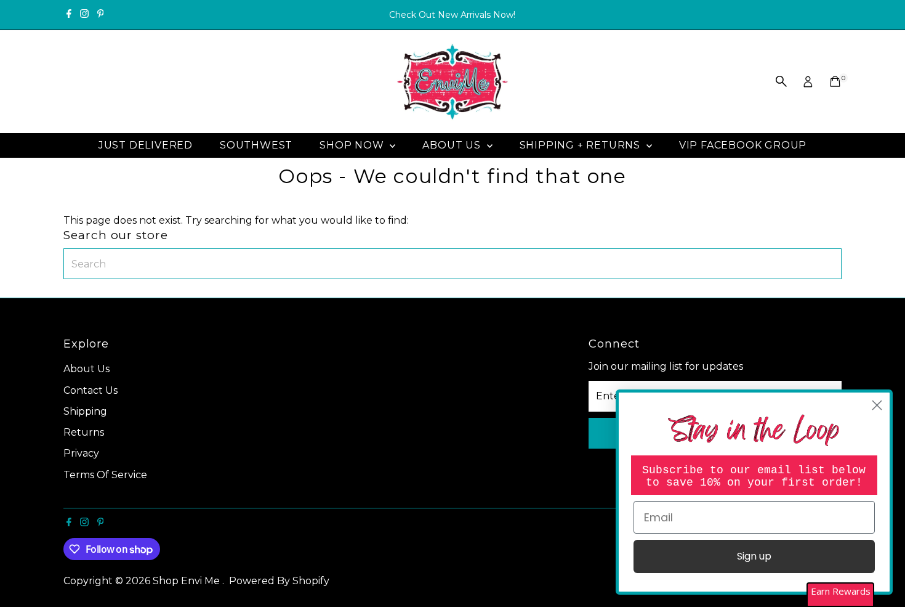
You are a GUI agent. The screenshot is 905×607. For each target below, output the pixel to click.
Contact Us (90, 390)
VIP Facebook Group (742, 145)
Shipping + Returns (581, 145)
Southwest (256, 145)
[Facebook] (68, 15)
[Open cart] (835, 81)
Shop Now (353, 145)
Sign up (754, 556)
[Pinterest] (100, 15)
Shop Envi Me (187, 581)
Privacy (81, 453)
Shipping (85, 411)
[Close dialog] (877, 405)
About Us (452, 145)
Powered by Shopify (279, 581)
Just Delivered (146, 145)
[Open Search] (781, 81)
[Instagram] (84, 15)
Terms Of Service (105, 475)
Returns (83, 432)
